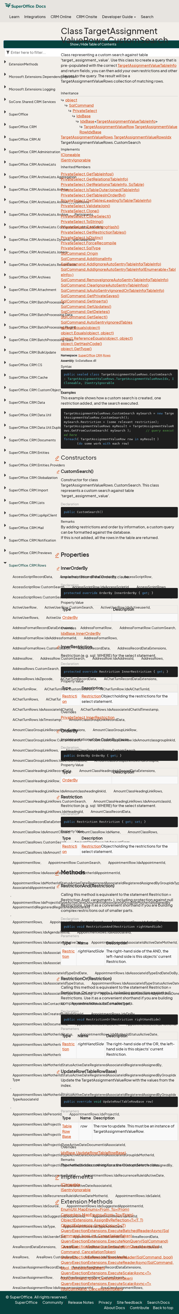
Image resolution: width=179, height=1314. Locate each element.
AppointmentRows (27, 922)
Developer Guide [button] (118, 16)
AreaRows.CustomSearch (56, 1257)
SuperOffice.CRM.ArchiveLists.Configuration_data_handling (56, 227)
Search (147, 16)
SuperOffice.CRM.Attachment (32, 290)
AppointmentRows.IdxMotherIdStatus (42, 1034)
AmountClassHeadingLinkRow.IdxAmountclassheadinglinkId (59, 791)
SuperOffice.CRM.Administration (34, 152)
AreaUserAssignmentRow (32, 1277)
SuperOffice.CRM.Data (27, 402)
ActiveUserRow (25, 607)
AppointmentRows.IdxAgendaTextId (41, 932)
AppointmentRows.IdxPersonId (37, 1114)
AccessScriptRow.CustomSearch (38, 587)
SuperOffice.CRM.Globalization (33, 478)
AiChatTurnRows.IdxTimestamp (37, 720)
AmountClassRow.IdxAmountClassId (41, 832)
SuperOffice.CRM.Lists (27, 503)
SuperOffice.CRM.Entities (29, 453)
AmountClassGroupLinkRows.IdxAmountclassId (49, 760)
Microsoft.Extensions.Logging (32, 89)
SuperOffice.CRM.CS (25, 365)
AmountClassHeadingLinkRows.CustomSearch (49, 801)
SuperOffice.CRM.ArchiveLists (32, 164)
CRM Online (61, 16)
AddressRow (22, 658)
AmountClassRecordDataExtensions (41, 822)
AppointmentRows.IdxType (34, 1226)
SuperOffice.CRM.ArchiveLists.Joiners (38, 252)
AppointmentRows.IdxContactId (38, 1004)
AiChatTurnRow (24, 689)
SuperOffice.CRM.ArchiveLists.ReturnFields (42, 265)
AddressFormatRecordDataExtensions (42, 628)
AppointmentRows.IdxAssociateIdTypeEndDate (50, 973)
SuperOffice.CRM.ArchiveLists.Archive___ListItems (49, 202)
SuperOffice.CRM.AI (25, 139)
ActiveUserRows (25, 618)
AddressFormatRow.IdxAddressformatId (44, 638)
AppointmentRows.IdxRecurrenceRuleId (44, 1175)
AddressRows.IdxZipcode (32, 679)
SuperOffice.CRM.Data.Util (30, 415)
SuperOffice (18, 114)
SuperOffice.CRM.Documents (32, 440)
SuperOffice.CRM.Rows (27, 565)
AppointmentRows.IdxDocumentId (40, 1024)
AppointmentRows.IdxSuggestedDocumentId (49, 1216)
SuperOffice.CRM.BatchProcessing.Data (40, 315)
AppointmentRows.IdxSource (36, 1206)
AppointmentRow (26, 863)
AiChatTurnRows (25, 699)
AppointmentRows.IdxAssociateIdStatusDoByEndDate (55, 963)
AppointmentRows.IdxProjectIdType (41, 1124)
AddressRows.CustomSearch (36, 669)
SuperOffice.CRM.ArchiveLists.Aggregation (42, 177)
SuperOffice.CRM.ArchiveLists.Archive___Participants (51, 214)
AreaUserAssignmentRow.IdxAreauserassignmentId (53, 1288)
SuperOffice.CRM (23, 127)
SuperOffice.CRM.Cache (28, 377)
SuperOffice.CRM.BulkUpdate (32, 352)
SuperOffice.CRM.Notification (32, 540)
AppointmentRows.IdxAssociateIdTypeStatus (48, 983)
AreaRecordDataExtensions (34, 1247)
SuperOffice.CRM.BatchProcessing (36, 302)
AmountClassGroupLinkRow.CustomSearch (46, 740)
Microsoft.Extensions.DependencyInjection (42, 77)
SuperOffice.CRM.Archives (30, 277)
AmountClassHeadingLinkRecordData (42, 771)
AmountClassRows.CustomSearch (39, 842)
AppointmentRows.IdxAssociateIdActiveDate (48, 942)
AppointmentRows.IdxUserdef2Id (39, 1237)
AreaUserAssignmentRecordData (38, 1267)
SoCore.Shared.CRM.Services (32, 102)
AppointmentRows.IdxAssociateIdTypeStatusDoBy (52, 993)
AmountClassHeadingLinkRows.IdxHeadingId (48, 812)
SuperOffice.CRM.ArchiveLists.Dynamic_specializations (52, 240)
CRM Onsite (86, 16)
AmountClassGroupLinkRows (35, 750)
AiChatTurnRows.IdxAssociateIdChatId (43, 709)
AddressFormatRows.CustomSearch (41, 648)
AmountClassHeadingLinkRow (36, 781)
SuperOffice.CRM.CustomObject (35, 390)
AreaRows (20, 1257)
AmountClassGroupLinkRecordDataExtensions (49, 730)
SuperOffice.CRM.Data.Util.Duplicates (39, 427)
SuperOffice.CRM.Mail (26, 528)
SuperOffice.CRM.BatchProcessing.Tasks (41, 340)
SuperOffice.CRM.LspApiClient (33, 515)
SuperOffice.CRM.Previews (30, 553)
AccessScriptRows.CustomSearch (39, 597)
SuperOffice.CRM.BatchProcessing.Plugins (42, 327)
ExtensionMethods (23, 64)
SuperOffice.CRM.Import (28, 490)
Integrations (35, 16)
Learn (14, 16)
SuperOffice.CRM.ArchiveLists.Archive (38, 189)
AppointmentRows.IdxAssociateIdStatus (44, 953)
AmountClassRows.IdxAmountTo (38, 852)
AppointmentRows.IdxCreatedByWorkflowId (48, 1014)
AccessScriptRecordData (32, 577)
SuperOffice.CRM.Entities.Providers (37, 465)
